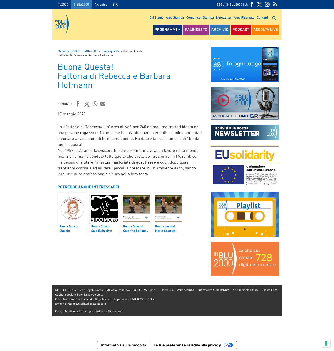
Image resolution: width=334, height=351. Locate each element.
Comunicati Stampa (200, 17)
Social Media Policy (245, 290)
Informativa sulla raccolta (123, 345)
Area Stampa (175, 17)
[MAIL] (103, 103)
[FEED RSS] (275, 4)
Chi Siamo (156, 17)
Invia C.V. (168, 290)
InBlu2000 (81, 4)
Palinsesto (196, 29)
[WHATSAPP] (95, 103)
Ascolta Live (265, 29)
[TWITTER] (259, 4)
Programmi (166, 29)
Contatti (262, 17)
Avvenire (100, 4)
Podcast (240, 29)
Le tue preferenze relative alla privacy (187, 345)
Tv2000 (63, 4)
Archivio (219, 29)
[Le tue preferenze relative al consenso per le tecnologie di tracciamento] (326, 343)
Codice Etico (269, 290)
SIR (115, 4)
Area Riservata (244, 17)
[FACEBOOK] (252, 4)
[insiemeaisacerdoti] (26, 178)
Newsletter (224, 17)
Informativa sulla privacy (213, 290)
